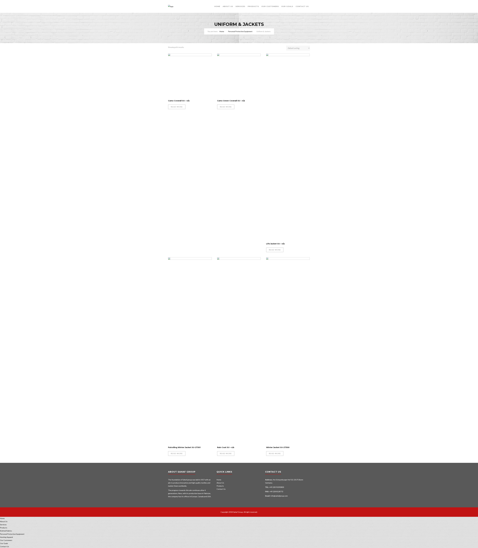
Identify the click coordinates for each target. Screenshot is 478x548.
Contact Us (302, 6)
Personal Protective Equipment (240, 31)
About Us (228, 6)
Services (240, 6)
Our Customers (270, 6)
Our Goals (287, 6)
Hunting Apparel (6, 537)
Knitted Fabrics (6, 531)
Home (217, 6)
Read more (177, 107)
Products (253, 6)
